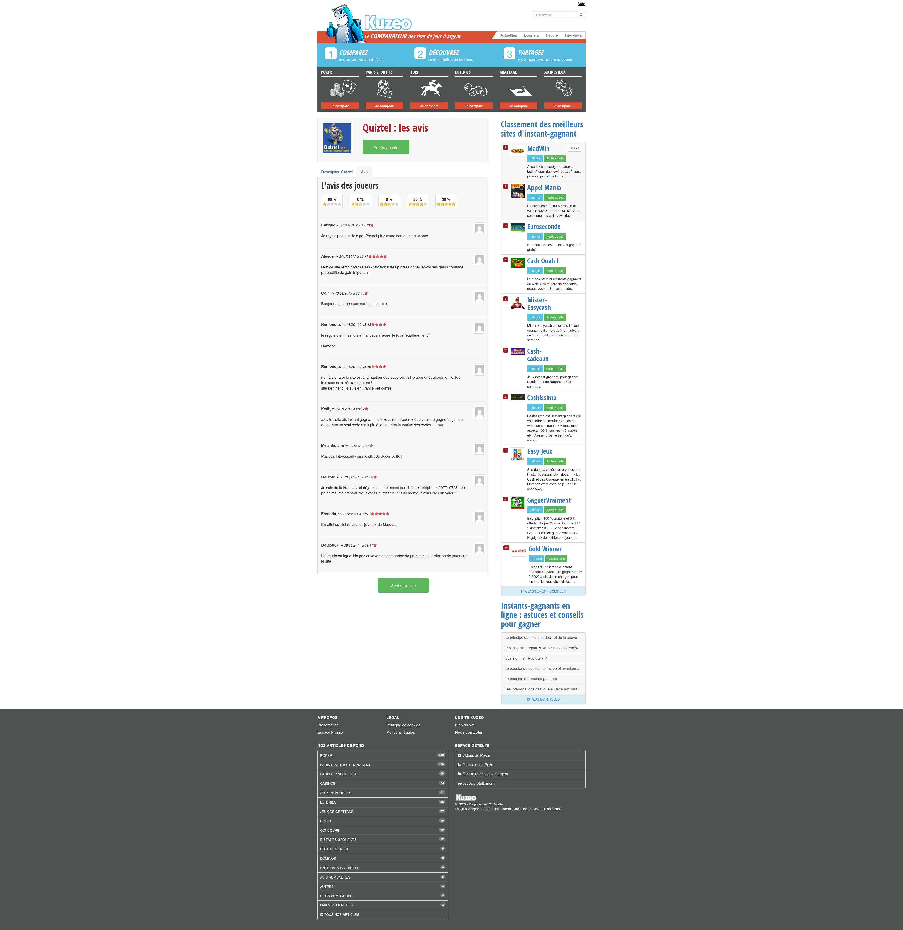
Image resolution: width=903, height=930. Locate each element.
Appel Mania (544, 187)
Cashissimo (542, 397)
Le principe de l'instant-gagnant (531, 678)
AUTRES (327, 886)
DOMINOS (328, 858)
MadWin (538, 148)
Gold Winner (545, 548)
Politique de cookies (403, 725)
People (552, 35)
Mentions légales (400, 732)
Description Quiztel (337, 171)
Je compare (340, 105)
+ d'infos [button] (535, 158)
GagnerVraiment (544, 500)
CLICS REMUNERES (336, 895)
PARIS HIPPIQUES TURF (340, 773)
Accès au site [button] (386, 147)
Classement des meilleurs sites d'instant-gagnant (542, 128)
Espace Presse (330, 732)
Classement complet (545, 591)
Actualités (508, 35)
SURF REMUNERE (334, 848)
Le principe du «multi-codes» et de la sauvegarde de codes (545, 637)
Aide (581, 3)
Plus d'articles (545, 699)
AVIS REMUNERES (335, 877)
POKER (326, 755)
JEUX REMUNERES (335, 792)
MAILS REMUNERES (336, 904)
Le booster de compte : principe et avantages (542, 668)
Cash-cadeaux (538, 354)
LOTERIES (328, 802)
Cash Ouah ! (543, 260)
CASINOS (327, 783)
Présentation (328, 725)
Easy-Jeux (539, 451)
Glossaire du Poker (479, 764)
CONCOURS (329, 830)
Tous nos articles (341, 914)
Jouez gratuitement (478, 783)
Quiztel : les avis (395, 127)
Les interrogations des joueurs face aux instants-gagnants (545, 689)
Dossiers (531, 35)
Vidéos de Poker (476, 755)
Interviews (573, 35)
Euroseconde (544, 226)
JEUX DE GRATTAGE (336, 811)
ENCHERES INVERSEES (340, 867)
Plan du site (465, 725)
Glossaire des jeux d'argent (485, 773)
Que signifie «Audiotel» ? (526, 658)
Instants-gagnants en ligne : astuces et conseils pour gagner (542, 614)
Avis (364, 171)
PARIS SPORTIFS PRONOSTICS (346, 764)
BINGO (325, 820)
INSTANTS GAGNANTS (338, 839)
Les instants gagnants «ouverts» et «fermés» (542, 647)
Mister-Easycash (539, 303)
